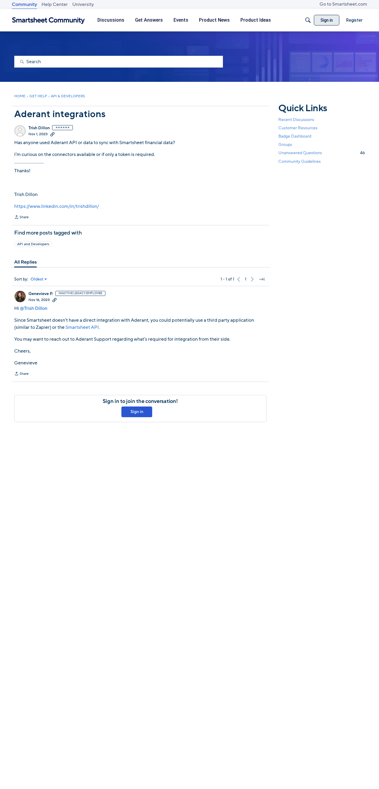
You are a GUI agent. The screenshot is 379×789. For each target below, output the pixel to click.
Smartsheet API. (82, 327)
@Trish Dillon (33, 308)
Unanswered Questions (321, 153)
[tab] (25, 262)
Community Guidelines (299, 161)
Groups (285, 144)
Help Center (54, 4)
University (83, 4)
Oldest (37, 279)
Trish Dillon (39, 128)
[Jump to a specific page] (261, 279)
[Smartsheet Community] (48, 20)
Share (21, 218)
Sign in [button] (137, 412)
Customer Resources (297, 128)
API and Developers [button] (33, 244)
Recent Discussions (296, 119)
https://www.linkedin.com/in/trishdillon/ (56, 206)
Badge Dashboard (294, 136)
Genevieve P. (40, 294)
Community (24, 4)
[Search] (308, 20)
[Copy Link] (52, 134)
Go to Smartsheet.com (343, 4)
